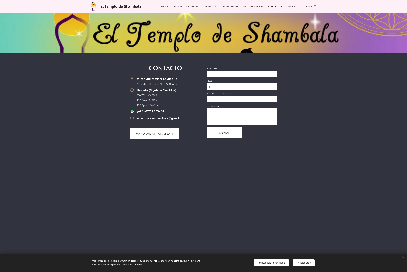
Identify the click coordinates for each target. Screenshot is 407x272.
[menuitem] (165, 7)
